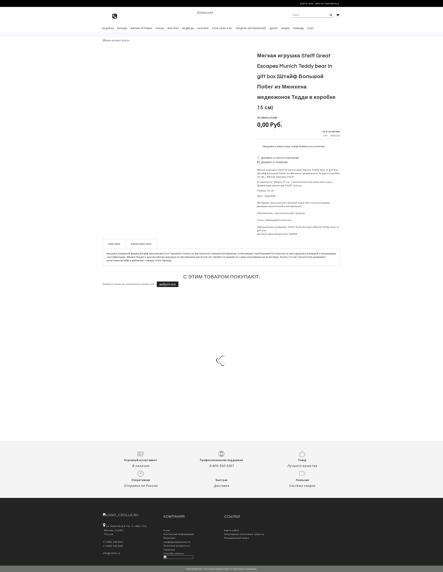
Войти (304, 3)
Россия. (108, 534)
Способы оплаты (174, 553)
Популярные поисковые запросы (244, 534)
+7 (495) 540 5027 (113, 541)
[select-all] (168, 284)
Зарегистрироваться (327, 3)
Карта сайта (231, 530)
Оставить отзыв (267, 117)
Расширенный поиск (236, 537)
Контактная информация (179, 534)
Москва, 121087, (113, 530)
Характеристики (141, 243)
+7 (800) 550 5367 (113, 545)
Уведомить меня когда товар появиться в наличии (294, 146)
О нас (167, 530)
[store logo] (219, 16)
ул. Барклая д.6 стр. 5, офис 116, (126, 526)
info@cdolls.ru (111, 553)
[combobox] (312, 14)
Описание (114, 243)
